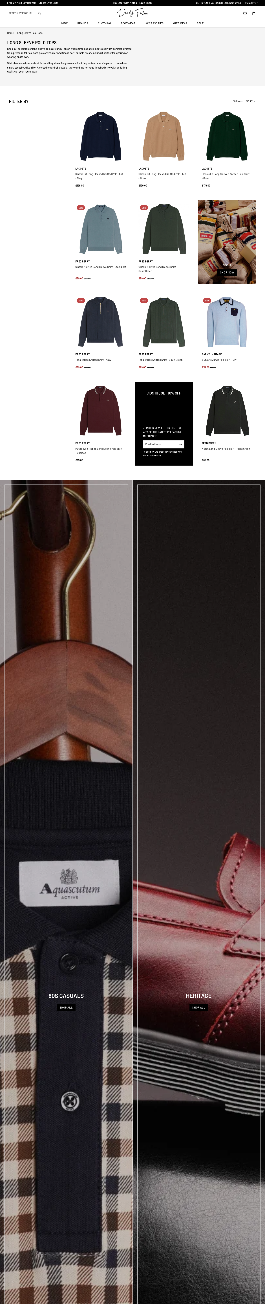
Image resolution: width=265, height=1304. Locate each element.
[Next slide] (122, 136)
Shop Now (227, 272)
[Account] (236, 13)
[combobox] (22, 13)
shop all (66, 1007)
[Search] (39, 13)
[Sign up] (180, 444)
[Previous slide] (79, 136)
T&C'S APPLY (250, 2)
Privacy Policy (154, 455)
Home (10, 32)
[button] (251, 101)
